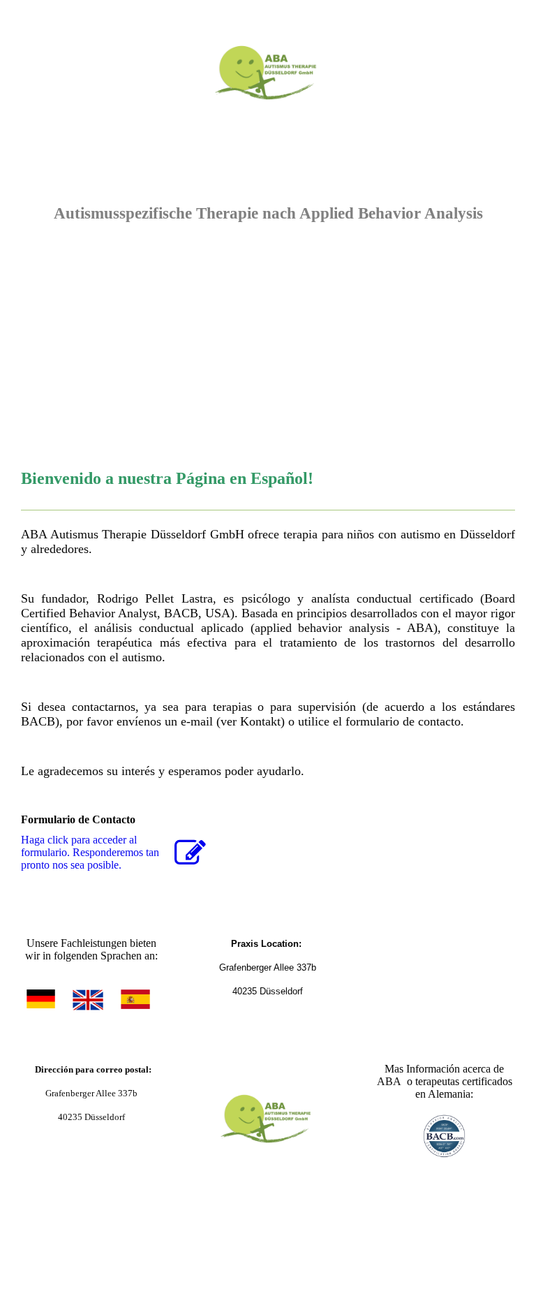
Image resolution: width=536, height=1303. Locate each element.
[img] (268, 66)
